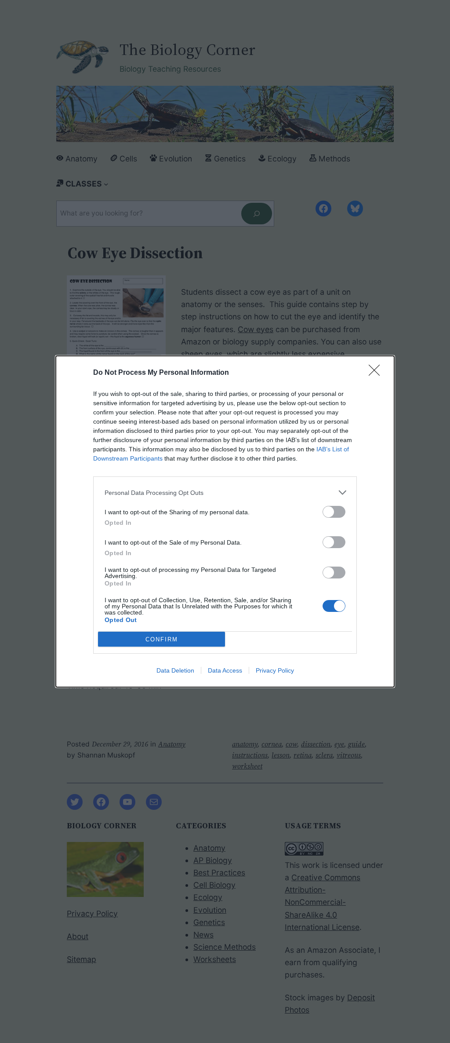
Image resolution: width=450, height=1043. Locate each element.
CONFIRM (161, 639)
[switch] (334, 512)
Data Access (225, 670)
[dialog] (225, 521)
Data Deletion (175, 670)
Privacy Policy (275, 670)
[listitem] (225, 492)
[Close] (377, 373)
